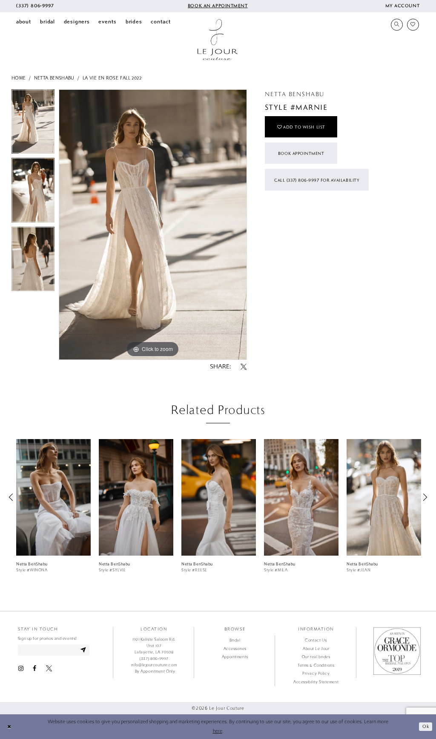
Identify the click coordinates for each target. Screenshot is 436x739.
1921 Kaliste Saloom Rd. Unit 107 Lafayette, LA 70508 (153, 645)
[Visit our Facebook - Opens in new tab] (34, 668)
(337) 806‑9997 (154, 658)
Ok (425, 726)
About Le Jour (316, 649)
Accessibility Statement (315, 682)
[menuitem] (34, 6)
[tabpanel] (32, 123)
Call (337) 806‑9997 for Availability (316, 180)
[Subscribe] (83, 650)
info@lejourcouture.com (154, 665)
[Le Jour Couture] (217, 39)
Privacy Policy (316, 673)
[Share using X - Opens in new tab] (243, 367)
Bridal (234, 640)
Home (18, 78)
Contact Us (316, 640)
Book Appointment (301, 153)
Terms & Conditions (316, 665)
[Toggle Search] (397, 25)
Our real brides (316, 657)
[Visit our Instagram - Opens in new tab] (21, 668)
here (217, 731)
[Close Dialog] (9, 726)
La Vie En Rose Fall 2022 (112, 78)
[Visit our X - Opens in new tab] (49, 668)
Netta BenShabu (54, 78)
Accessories (235, 649)
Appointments (235, 657)
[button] (402, 6)
